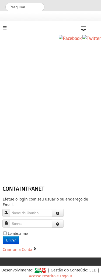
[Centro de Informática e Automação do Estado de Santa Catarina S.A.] (40, 270)
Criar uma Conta (18, 249)
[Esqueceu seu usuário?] (58, 213)
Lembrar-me (18, 233)
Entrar (11, 240)
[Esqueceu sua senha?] (58, 224)
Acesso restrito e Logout (50, 275)
